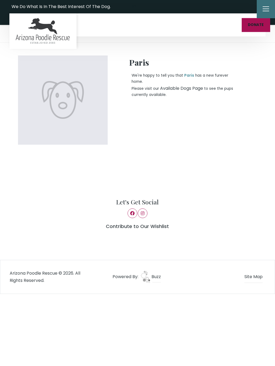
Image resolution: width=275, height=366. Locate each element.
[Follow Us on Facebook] (127, 6)
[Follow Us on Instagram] (134, 6)
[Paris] (62, 100)
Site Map (253, 277)
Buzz (155, 277)
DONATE (256, 24)
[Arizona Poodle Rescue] (43, 31)
